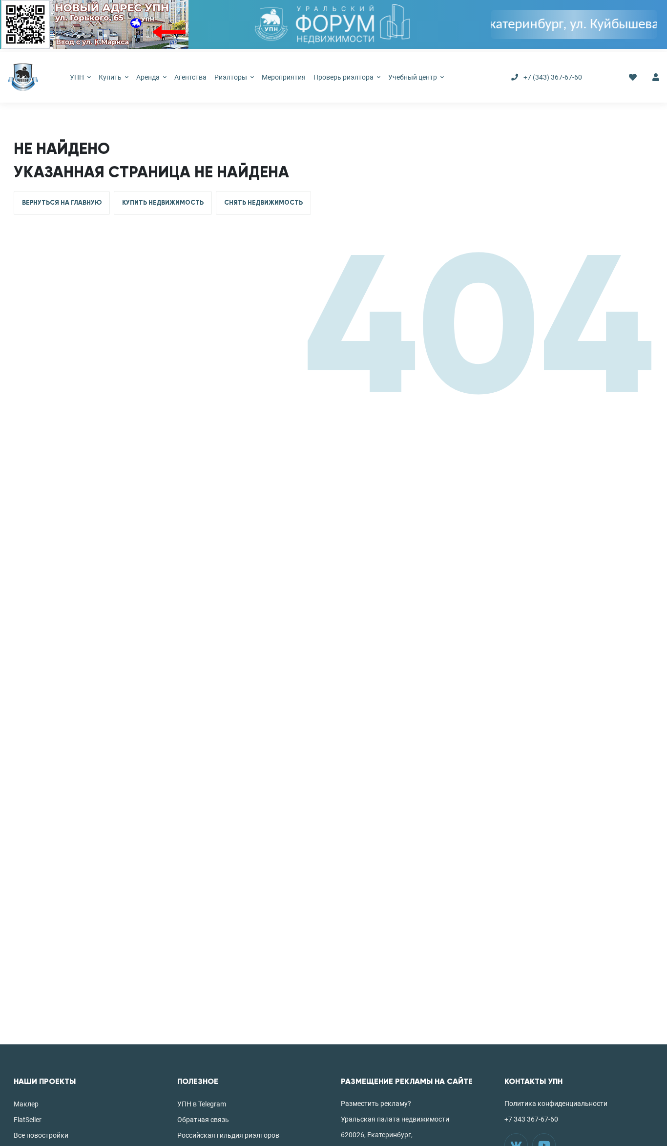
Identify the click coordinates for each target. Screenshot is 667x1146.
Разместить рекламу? (376, 1103)
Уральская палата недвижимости (395, 1119)
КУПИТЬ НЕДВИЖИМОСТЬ (163, 203)
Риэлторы (231, 77)
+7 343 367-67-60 (531, 1119)
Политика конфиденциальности (555, 1103)
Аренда (148, 77)
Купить (111, 77)
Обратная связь (203, 1120)
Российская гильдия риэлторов (228, 1135)
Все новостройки (41, 1135)
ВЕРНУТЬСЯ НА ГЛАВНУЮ (62, 203)
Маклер (26, 1104)
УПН (77, 77)
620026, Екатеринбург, (377, 1135)
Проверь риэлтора (344, 77)
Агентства (190, 77)
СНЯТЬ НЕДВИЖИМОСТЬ (263, 203)
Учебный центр (413, 77)
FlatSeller (28, 1120)
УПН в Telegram (201, 1104)
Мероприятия (284, 77)
